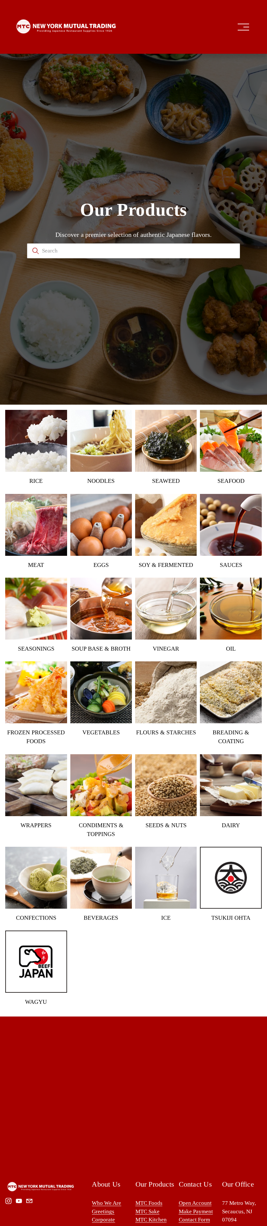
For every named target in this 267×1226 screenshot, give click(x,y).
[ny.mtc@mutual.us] (29, 1201)
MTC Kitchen (151, 1220)
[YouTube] (19, 1201)
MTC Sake (147, 1211)
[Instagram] (8, 1201)
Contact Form (194, 1220)
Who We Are (106, 1203)
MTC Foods (148, 1203)
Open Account (195, 1203)
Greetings (103, 1211)
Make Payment (196, 1211)
